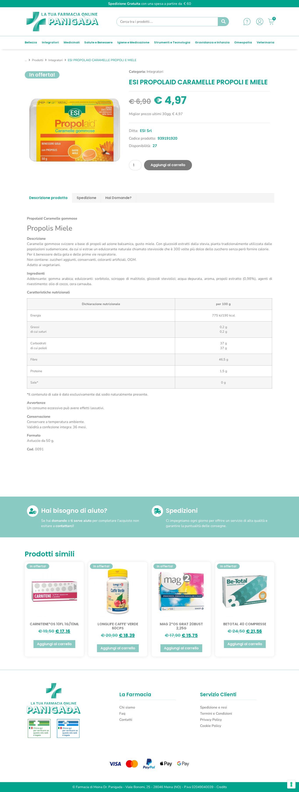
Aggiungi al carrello (168, 164)
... (26, 60)
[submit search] (223, 21)
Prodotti (37, 60)
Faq (122, 713)
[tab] (48, 198)
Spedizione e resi (213, 707)
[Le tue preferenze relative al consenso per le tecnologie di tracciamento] (291, 784)
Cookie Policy (210, 725)
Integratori (55, 60)
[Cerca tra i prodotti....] (167, 21)
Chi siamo (127, 707)
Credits (221, 787)
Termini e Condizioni (216, 713)
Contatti (125, 719)
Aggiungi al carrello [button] (54, 643)
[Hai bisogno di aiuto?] (32, 511)
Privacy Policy (211, 719)
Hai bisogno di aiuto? (74, 510)
